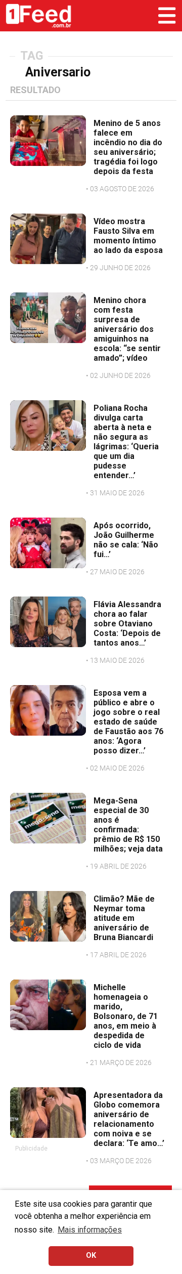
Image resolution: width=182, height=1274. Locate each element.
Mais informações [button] (90, 1230)
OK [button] (91, 1255)
